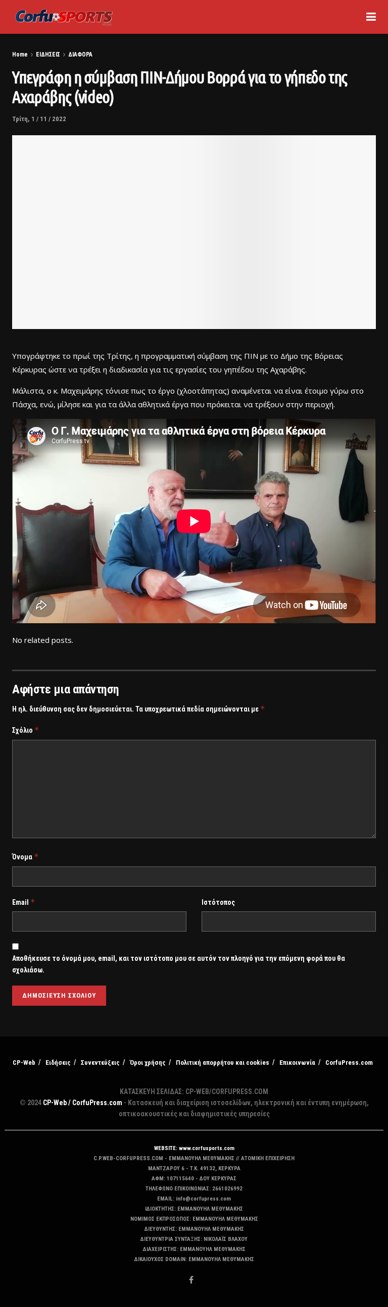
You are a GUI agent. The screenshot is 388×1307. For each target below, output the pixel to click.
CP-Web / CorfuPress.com (82, 1103)
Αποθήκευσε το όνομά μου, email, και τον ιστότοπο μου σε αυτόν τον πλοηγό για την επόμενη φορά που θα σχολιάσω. (178, 963)
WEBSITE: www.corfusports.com (194, 1148)
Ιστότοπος (218, 902)
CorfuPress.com (349, 1062)
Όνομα (25, 856)
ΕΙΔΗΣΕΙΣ (48, 54)
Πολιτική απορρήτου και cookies (222, 1062)
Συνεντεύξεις (100, 1062)
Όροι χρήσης (148, 1062)
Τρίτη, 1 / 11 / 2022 (39, 119)
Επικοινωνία (297, 1062)
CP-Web (24, 1062)
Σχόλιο (25, 730)
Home (20, 54)
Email (23, 902)
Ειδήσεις (58, 1062)
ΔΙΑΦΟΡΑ (80, 54)
